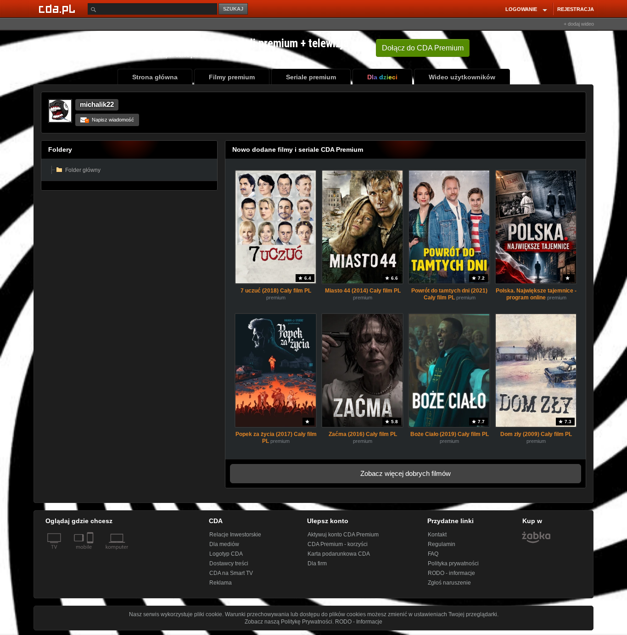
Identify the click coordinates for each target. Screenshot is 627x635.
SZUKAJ (233, 8)
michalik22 (97, 104)
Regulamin (441, 544)
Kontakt (437, 534)
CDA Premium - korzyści (338, 544)
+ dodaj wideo (579, 24)
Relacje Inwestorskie (235, 534)
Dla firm (317, 563)
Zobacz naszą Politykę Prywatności (288, 621)
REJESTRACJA (575, 9)
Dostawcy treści (228, 563)
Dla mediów (224, 544)
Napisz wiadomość (110, 119)
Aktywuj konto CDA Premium (343, 534)
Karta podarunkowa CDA (339, 554)
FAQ (433, 554)
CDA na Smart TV (231, 573)
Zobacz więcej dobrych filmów (405, 473)
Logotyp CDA (226, 554)
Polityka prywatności (453, 563)
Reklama (220, 583)
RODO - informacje (451, 573)
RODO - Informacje (358, 621)
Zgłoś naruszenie (449, 583)
